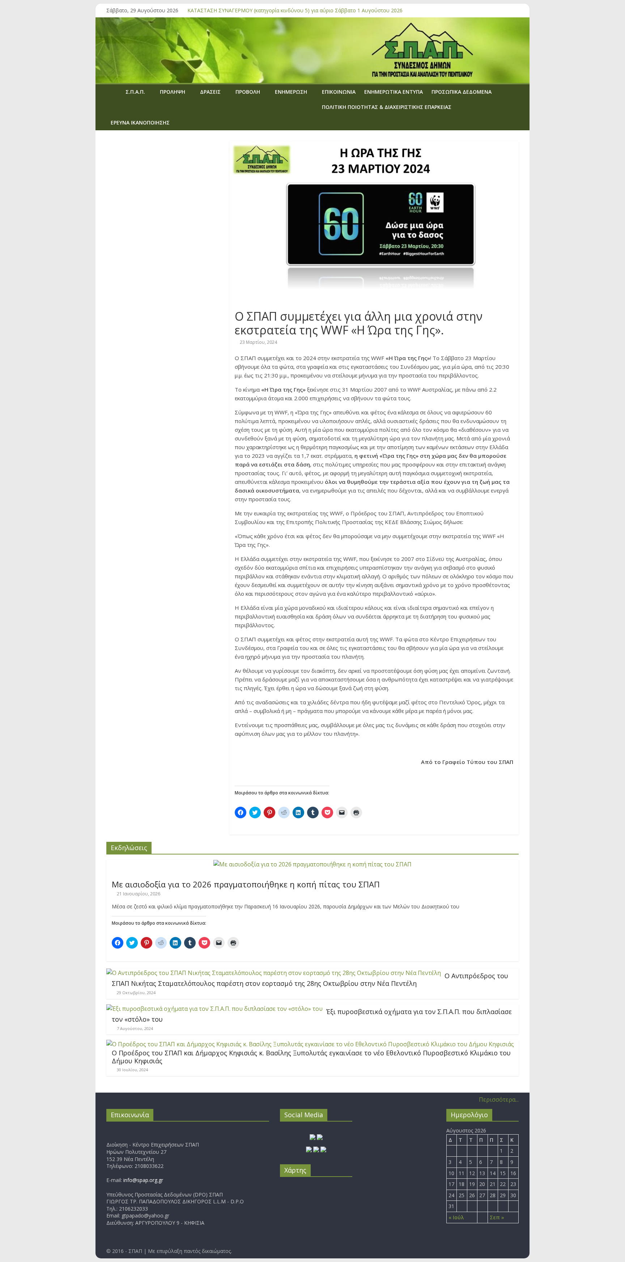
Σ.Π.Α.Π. (135, 91)
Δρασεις (210, 91)
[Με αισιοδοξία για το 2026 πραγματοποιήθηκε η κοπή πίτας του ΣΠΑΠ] (312, 864)
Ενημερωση (291, 91)
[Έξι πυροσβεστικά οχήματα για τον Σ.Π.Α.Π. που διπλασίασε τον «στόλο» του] (214, 1009)
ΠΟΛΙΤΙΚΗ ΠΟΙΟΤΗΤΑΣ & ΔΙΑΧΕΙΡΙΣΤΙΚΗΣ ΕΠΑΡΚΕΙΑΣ (386, 107)
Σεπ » (497, 1217)
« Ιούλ (456, 1217)
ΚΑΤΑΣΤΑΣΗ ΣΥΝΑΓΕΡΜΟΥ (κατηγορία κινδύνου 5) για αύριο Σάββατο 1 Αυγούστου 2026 (295, 10)
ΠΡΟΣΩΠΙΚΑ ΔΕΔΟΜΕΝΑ (461, 91)
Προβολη (247, 91)
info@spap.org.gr (143, 1180)
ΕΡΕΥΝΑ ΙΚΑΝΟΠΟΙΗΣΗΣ (140, 122)
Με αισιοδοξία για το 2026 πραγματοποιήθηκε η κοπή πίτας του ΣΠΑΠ (246, 884)
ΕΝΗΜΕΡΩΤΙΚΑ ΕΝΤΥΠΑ (393, 91)
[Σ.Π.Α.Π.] (113, 91)
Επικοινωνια (339, 91)
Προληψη (172, 91)
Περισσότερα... (499, 1099)
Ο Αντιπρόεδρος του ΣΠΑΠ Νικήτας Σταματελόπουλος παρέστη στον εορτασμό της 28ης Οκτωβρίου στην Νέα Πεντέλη (310, 979)
